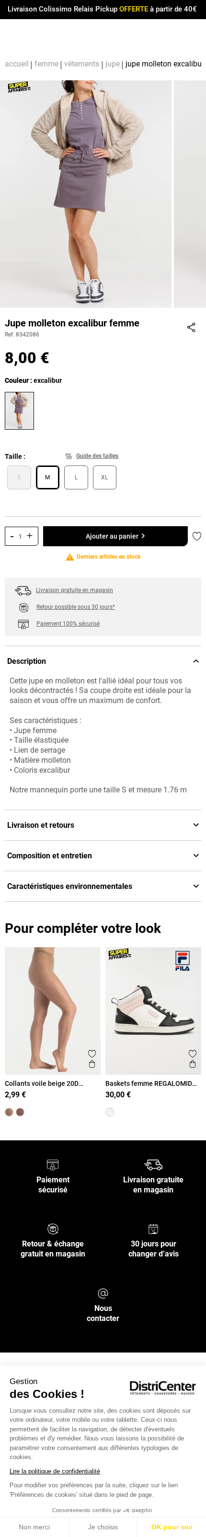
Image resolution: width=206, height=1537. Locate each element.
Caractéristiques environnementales (69, 886)
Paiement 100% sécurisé (68, 623)
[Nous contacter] (103, 1293)
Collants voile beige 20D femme (42, 1083)
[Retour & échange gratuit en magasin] (52, 1228)
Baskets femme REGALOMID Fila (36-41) (148, 1083)
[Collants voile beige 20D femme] (9, 1112)
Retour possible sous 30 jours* (75, 607)
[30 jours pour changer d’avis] (153, 1228)
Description (26, 661)
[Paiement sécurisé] (53, 1164)
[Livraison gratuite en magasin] (153, 1164)
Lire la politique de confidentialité (55, 1471)
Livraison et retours (40, 825)
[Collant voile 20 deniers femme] (20, 1112)
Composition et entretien (49, 855)
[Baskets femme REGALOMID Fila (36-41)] (109, 1112)
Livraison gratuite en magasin (74, 590)
